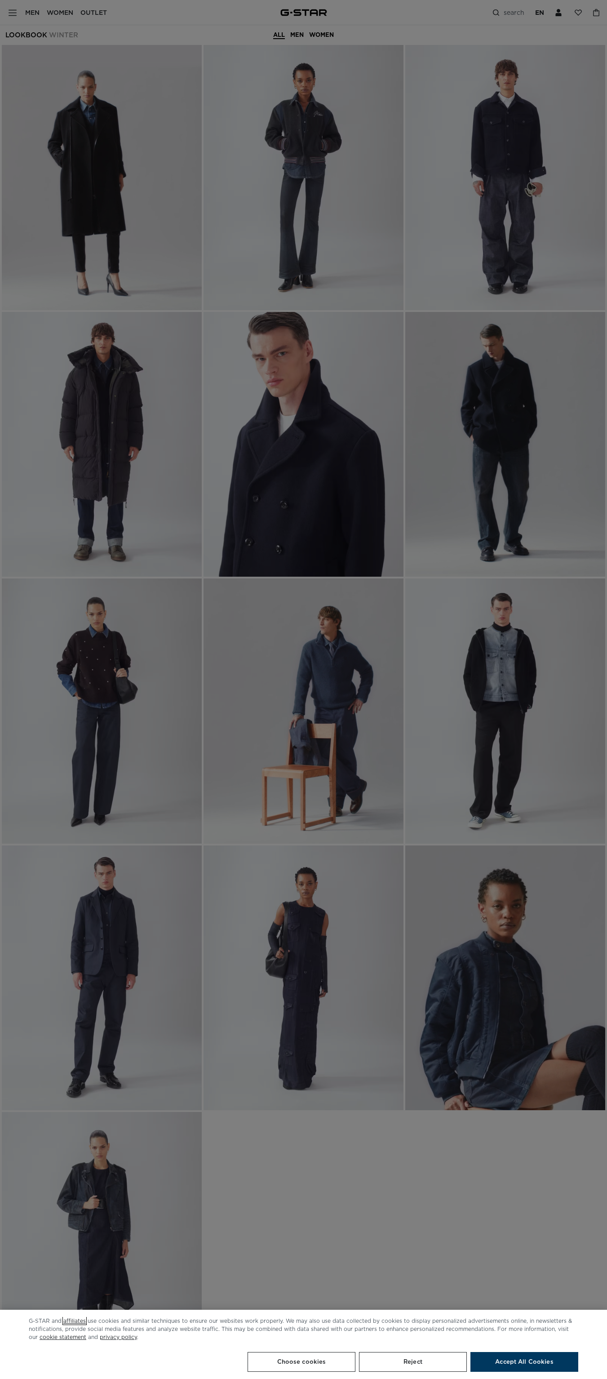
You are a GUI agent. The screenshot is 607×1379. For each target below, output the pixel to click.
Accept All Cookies (524, 1361)
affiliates (74, 1320)
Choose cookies (301, 1361)
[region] (303, 1344)
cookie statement (63, 1337)
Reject (412, 1361)
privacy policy (118, 1337)
